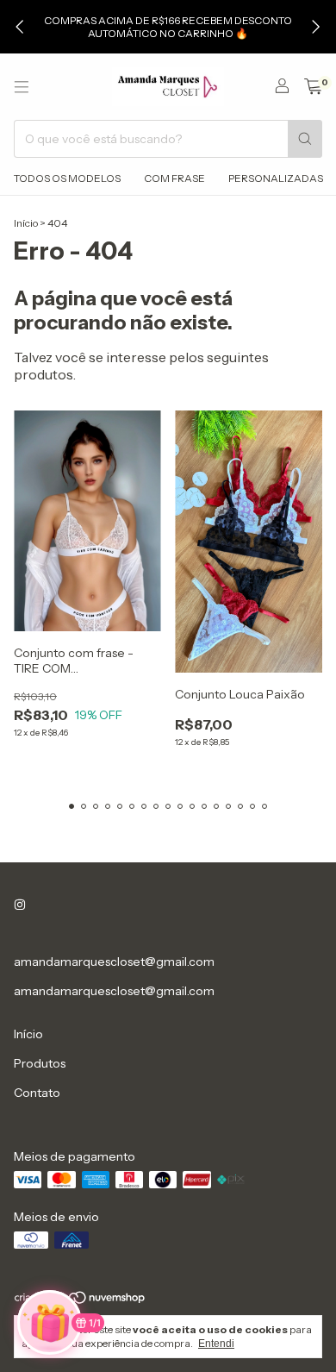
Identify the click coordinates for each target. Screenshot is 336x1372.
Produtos (39, 1063)
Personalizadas (275, 178)
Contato (37, 1092)
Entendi (216, 1344)
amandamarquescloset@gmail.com (114, 961)
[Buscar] (305, 139)
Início (26, 222)
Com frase (174, 178)
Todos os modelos (67, 178)
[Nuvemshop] (80, 1300)
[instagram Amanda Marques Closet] (20, 904)
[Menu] (21, 87)
